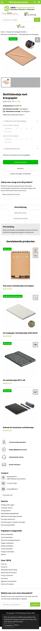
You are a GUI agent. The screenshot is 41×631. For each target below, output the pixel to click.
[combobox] (17, 20)
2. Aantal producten (11, 148)
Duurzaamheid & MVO (8, 525)
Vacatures (4, 567)
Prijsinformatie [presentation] (20, 218)
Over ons (4, 564)
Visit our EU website (7, 584)
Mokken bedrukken (7, 546)
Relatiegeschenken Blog (9, 570)
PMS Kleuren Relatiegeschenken (11, 516)
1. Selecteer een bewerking (14, 121)
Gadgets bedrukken (7, 543)
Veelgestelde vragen (7, 505)
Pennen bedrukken (7, 534)
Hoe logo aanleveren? (8, 519)
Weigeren (17, 625)
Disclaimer (4, 578)
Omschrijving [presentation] (20, 207)
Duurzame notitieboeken (9, 34)
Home (3, 32)
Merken (3, 554)
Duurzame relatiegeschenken (16, 32)
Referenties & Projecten (9, 573)
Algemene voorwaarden (8, 581)
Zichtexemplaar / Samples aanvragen (13, 522)
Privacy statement (7, 575)
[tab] (20, 207)
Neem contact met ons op (11, 194)
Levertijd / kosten (6, 508)
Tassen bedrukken (7, 537)
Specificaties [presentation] (20, 212)
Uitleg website (5, 511)
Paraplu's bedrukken (7, 552)
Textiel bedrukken (7, 549)
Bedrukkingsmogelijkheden (10, 513)
